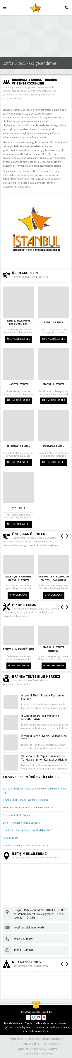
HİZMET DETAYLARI (18, 666)
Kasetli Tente (18, 384)
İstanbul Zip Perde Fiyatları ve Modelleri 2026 (40, 717)
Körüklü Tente (10, 838)
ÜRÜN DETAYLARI (18, 595)
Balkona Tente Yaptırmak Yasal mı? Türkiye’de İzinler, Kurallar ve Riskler (44, 758)
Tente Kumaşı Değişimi (18, 649)
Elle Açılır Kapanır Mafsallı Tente (18, 578)
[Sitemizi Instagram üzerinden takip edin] (33, 1017)
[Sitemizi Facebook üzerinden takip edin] (28, 1017)
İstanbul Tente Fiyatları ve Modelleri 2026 (44, 737)
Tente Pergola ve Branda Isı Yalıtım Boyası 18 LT (29, 807)
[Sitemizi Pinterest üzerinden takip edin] (44, 1017)
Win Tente (18, 508)
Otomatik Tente (18, 446)
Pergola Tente (53, 446)
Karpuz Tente (53, 322)
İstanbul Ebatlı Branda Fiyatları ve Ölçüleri (42, 697)
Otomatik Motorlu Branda (16, 815)
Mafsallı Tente (53, 384)
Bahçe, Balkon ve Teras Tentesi (18, 322)
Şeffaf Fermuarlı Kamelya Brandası (21, 823)
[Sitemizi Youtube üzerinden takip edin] (38, 1017)
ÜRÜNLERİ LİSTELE (18, 339)
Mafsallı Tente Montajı (53, 649)
